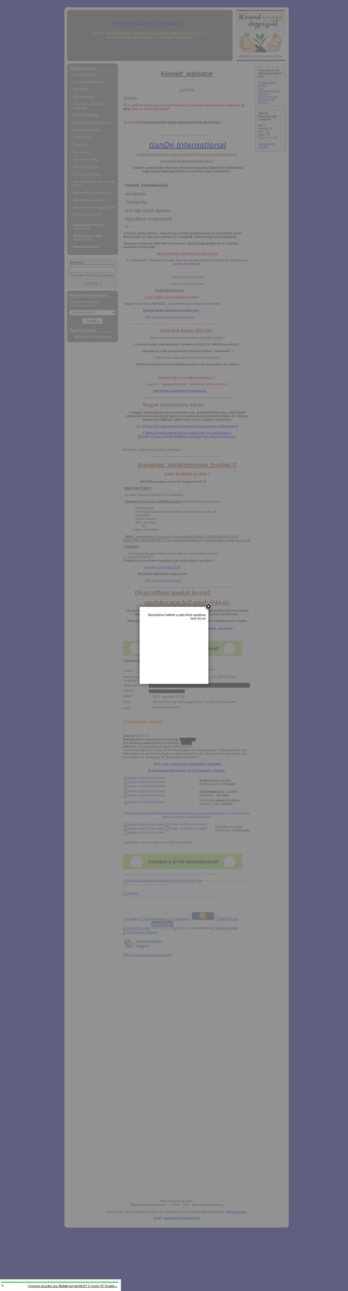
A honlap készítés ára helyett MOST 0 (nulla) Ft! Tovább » (72, 1286)
